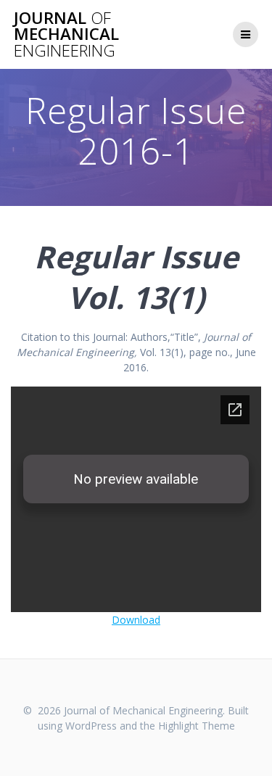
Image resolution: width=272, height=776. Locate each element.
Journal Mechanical (66, 34)
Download (136, 620)
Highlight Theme (196, 725)
